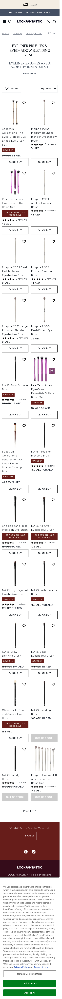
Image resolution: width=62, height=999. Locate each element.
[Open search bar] (10, 21)
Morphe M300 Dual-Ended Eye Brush (41, 330)
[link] (48, 21)
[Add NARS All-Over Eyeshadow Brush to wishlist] (53, 500)
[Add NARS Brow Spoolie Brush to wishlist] (24, 359)
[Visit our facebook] (26, 852)
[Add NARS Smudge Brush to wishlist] (24, 749)
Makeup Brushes (35, 33)
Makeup (17, 33)
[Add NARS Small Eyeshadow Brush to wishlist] (53, 626)
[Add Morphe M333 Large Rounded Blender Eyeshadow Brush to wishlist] (24, 300)
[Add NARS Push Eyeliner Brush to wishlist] (53, 564)
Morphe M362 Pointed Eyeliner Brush (41, 271)
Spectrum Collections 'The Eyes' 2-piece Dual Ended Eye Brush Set (14, 136)
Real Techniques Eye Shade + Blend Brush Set (14, 203)
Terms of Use (41, 967)
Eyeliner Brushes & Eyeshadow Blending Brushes (30, 50)
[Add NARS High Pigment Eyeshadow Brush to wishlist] (24, 564)
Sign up (30, 835)
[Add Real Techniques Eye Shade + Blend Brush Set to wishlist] (24, 173)
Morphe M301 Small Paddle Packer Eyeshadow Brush (15, 271)
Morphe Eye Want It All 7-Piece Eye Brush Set (44, 779)
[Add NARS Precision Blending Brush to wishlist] (53, 426)
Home (5, 33)
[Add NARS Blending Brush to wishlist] (53, 684)
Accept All (29, 993)
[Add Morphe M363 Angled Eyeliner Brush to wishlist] (53, 173)
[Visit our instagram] (34, 852)
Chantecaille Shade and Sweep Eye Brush (14, 714)
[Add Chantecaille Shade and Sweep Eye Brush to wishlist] (24, 684)
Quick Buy (15, 162)
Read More (29, 73)
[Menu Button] (3, 21)
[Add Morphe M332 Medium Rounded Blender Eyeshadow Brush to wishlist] (53, 103)
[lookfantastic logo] (29, 21)
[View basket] (54, 21)
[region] (30, 938)
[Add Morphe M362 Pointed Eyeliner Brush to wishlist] (53, 241)
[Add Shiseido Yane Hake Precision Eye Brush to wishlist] (24, 500)
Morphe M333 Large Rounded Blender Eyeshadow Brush (15, 330)
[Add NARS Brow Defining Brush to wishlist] (24, 626)
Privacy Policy (21, 967)
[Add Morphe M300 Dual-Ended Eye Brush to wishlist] (53, 300)
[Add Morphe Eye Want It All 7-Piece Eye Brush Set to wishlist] (53, 749)
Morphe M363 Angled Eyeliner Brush (41, 203)
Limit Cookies (30, 983)
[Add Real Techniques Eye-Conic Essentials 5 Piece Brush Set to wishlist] (53, 359)
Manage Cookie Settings (29, 974)
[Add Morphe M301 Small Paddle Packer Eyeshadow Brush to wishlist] (24, 241)
